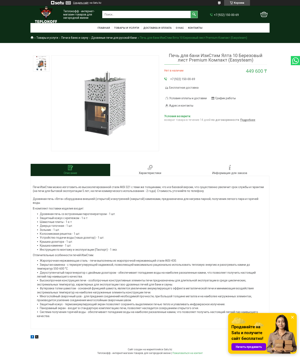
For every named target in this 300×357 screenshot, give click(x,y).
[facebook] (32, 337)
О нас (180, 27)
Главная (104, 27)
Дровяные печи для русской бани (114, 37)
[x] (36, 337)
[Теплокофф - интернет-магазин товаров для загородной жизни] (46, 14)
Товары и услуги (126, 27)
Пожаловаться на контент (187, 353)
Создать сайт (81, 2)
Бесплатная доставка (184, 87)
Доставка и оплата (157, 27)
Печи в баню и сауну (74, 37)
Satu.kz (168, 349)
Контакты (195, 27)
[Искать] (194, 14)
